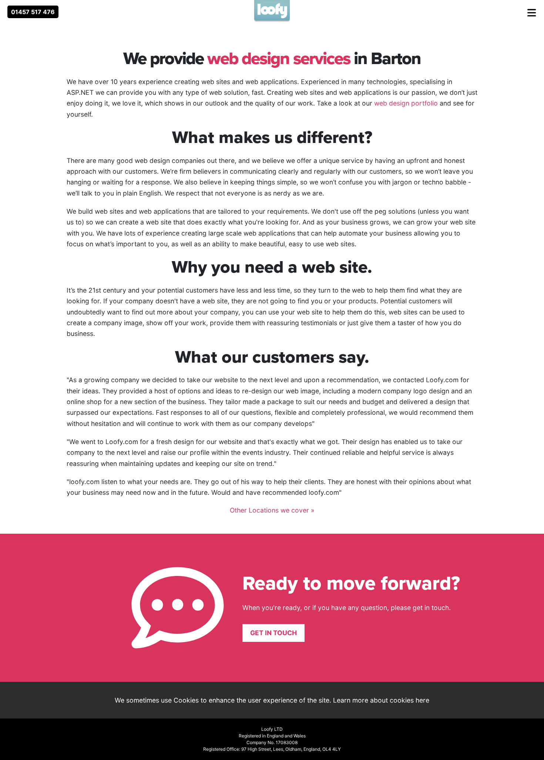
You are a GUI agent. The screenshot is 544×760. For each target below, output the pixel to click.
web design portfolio (406, 103)
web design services (278, 58)
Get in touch (273, 633)
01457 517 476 (33, 12)
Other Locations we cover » (272, 510)
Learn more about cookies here (381, 700)
